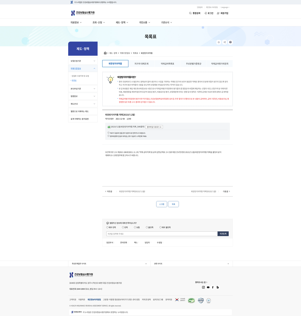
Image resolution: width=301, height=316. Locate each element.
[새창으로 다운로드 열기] (201, 301)
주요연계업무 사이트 (79, 263)
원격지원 (168, 299)
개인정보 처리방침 (212, 7)
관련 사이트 (158, 263)
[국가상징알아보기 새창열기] (179, 300)
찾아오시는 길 (200, 282)
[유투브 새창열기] (208, 287)
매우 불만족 (166, 227)
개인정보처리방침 (94, 299)
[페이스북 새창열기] (212, 287)
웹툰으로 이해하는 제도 (80, 111)
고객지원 (72, 299)
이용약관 (81, 299)
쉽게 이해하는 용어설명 (80, 118)
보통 (138, 227)
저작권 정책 (146, 299)
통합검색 (196, 13)
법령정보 (74, 96)
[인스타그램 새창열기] (203, 287)
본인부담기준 (76, 88)
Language (224, 7)
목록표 (74, 80)
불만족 (150, 227)
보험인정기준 (76, 60)
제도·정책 (113, 53)
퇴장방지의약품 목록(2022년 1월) (203, 191)
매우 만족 (112, 227)
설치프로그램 (158, 299)
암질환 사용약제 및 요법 (80, 76)
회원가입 (224, 13)
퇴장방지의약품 (146, 53)
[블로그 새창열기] (217, 287)
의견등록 (223, 233)
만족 (126, 227)
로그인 (210, 13)
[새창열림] (230, 42)
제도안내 (74, 103)
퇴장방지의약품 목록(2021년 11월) (132, 191)
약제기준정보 (76, 68)
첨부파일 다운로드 (153, 127)
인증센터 (200, 7)
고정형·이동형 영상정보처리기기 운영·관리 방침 (121, 299)
